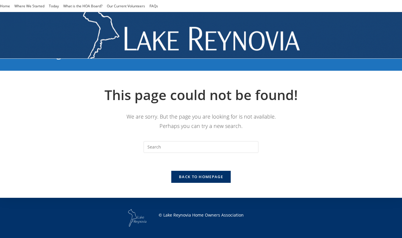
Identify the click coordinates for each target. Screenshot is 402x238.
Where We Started (29, 6)
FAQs (153, 6)
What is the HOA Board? (82, 6)
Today (54, 6)
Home (5, 6)
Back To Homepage (201, 176)
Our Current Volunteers (126, 6)
